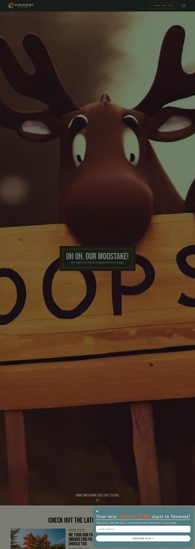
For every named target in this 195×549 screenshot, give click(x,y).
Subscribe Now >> (143, 538)
